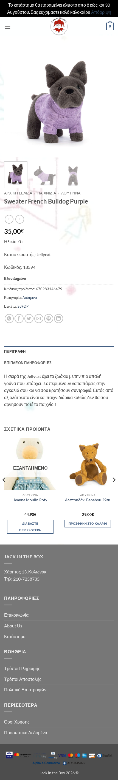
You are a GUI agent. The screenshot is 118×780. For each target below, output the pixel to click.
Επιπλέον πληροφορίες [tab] (28, 363)
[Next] (105, 102)
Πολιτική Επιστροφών (25, 689)
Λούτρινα (70, 193)
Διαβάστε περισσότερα (30, 527)
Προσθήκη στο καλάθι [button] (88, 523)
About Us (13, 625)
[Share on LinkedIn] (58, 318)
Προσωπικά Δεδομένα (25, 732)
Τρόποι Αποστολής (22, 679)
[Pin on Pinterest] (48, 318)
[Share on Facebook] (19, 318)
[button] (7, 26)
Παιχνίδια (46, 193)
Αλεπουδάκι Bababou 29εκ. (88, 500)
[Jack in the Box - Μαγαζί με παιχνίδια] (59, 26)
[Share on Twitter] (28, 318)
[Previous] (13, 102)
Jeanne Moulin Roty (30, 500)
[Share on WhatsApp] (9, 318)
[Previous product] (19, 219)
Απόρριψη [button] (101, 12)
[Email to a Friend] (38, 318)
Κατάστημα (15, 636)
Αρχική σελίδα (18, 193)
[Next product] (9, 219)
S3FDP (23, 306)
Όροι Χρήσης (17, 721)
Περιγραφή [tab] (15, 351)
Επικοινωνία (16, 615)
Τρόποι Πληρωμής (22, 668)
